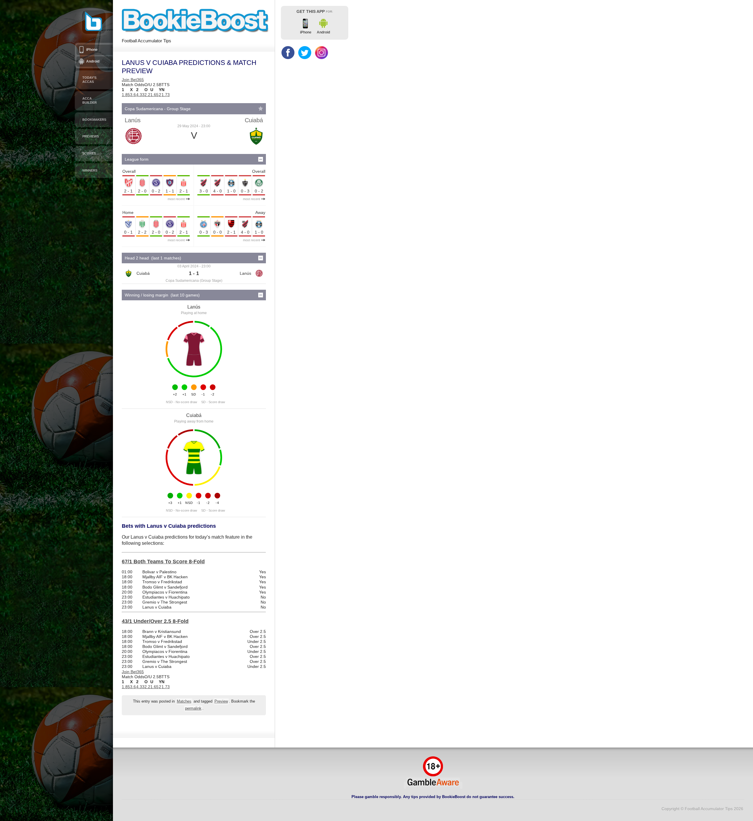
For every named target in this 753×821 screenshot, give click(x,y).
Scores (89, 153)
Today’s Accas (89, 79)
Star (260, 108)
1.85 (126, 94)
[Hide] (260, 159)
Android (92, 61)
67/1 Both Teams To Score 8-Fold (163, 561)
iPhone (92, 50)
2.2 (147, 94)
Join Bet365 (133, 79)
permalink (193, 708)
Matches (184, 701)
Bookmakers (94, 119)
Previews (90, 136)
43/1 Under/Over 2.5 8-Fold (155, 621)
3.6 (133, 94)
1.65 (154, 94)
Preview (221, 701)
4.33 (140, 94)
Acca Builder (89, 100)
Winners (89, 170)
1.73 (165, 94)
